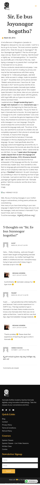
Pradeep (14, 293)
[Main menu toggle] (36, 6)
